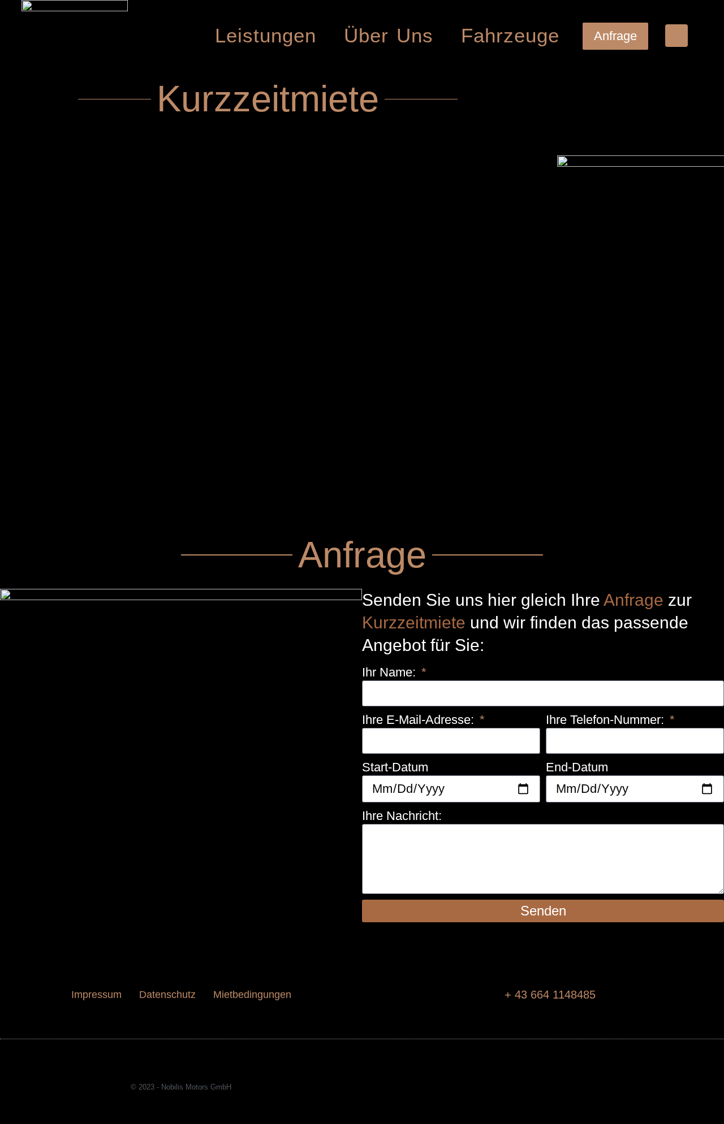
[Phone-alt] (676, 35)
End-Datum (577, 767)
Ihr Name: (390, 672)
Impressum (96, 994)
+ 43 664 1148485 (550, 994)
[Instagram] (554, 1087)
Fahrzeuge (510, 35)
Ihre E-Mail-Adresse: (419, 720)
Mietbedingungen (252, 994)
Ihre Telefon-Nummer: (606, 720)
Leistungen (265, 35)
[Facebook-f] (532, 1087)
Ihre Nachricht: (402, 816)
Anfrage (633, 600)
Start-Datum (395, 767)
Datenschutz (167, 994)
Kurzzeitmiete (414, 622)
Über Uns (389, 35)
